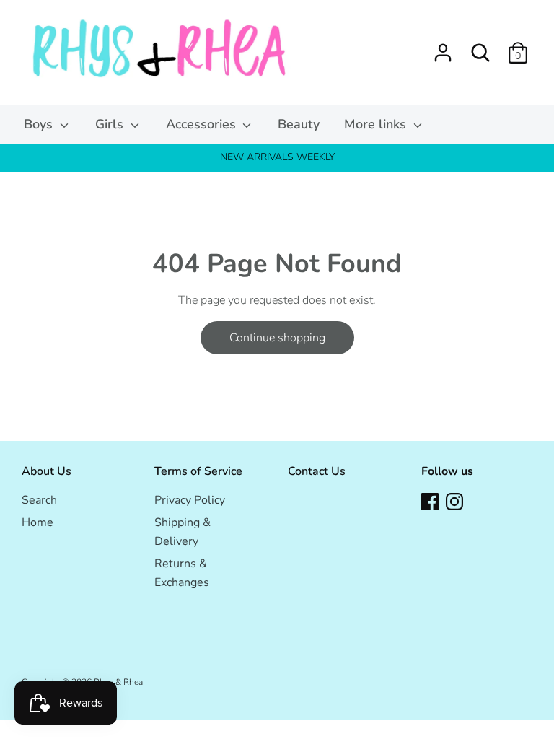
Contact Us (317, 471)
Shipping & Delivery (182, 532)
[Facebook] (430, 501)
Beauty (299, 124)
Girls (111, 124)
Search (39, 500)
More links (377, 124)
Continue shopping (277, 338)
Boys (40, 124)
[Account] (442, 47)
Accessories (202, 124)
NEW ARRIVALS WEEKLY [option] (277, 157)
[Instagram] (454, 501)
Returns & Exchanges (181, 573)
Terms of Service (198, 471)
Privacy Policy (189, 500)
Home (37, 522)
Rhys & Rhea (118, 682)
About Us (46, 471)
